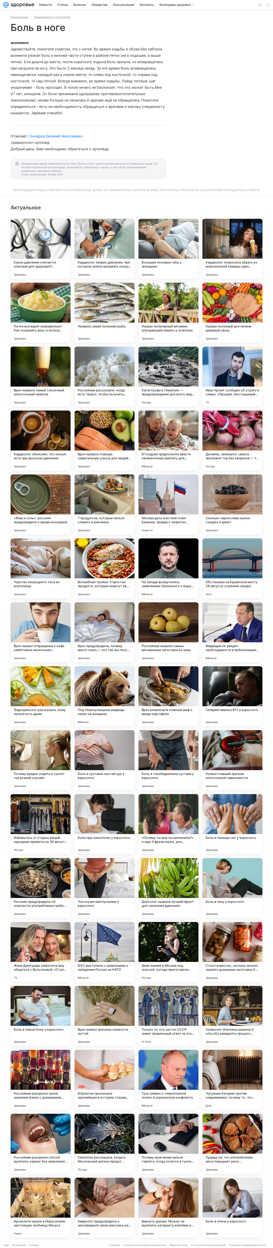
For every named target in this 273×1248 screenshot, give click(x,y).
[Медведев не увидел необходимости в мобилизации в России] (232, 632)
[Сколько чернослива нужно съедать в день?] (232, 504)
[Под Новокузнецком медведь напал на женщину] (105, 696)
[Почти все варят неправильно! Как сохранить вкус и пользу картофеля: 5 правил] (41, 313)
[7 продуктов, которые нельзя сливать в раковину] (105, 504)
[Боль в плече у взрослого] (232, 1208)
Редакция (114, 1245)
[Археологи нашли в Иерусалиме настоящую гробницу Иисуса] (41, 1208)
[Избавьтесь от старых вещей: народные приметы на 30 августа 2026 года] (41, 824)
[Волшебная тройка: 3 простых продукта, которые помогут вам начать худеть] (105, 568)
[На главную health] (21, 5)
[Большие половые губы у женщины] (168, 249)
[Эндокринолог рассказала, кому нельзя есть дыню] (41, 696)
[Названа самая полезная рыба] (105, 313)
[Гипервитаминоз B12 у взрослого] (232, 696)
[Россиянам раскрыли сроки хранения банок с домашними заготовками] (41, 1080)
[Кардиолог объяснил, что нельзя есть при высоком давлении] (41, 440)
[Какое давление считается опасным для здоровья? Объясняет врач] (41, 249)
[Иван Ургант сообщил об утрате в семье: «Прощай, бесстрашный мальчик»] (232, 377)
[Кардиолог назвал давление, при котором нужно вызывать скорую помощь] (105, 249)
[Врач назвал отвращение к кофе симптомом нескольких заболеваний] (41, 632)
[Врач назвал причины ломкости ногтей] (105, 1016)
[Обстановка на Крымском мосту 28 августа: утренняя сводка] (232, 568)
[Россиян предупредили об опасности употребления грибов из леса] (41, 888)
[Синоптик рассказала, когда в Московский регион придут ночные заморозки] (105, 1144)
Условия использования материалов (144, 1245)
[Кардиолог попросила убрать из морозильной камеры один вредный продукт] (232, 249)
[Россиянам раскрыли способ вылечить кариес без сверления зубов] (41, 1144)
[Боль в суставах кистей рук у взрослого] (105, 760)
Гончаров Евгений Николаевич (56, 136)
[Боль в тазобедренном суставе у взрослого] (168, 760)
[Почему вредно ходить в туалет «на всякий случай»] (41, 760)
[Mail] (6, 5)
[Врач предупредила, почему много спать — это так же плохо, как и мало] (105, 632)
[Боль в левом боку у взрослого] (41, 1016)
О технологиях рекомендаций (208, 1245)
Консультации (19, 17)
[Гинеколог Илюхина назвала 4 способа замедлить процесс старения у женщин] (232, 1016)
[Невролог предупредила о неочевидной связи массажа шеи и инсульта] (105, 1208)
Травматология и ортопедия (52, 17)
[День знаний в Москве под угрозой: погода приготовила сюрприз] (168, 952)
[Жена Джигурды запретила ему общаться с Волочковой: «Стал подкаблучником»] (41, 952)
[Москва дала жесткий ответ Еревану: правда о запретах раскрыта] (168, 504)
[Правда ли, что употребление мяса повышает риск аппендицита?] (232, 1144)
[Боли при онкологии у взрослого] (105, 824)
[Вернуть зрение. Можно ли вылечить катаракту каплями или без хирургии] (168, 1208)
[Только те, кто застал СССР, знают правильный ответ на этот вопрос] (168, 1016)
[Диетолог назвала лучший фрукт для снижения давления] (168, 888)
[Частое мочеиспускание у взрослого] (105, 888)
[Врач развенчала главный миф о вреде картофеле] (168, 696)
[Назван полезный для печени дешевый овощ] (232, 313)
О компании (19, 1245)
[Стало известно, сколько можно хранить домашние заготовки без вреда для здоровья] (232, 952)
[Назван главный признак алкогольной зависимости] (232, 760)
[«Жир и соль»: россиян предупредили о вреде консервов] (41, 504)
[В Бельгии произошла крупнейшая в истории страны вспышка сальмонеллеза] (105, 1080)
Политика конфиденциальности (247, 1245)
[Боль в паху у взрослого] (232, 888)
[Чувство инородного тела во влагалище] (41, 568)
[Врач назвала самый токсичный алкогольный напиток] (41, 377)
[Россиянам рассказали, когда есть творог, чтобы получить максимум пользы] (105, 377)
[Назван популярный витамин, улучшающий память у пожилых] (168, 313)
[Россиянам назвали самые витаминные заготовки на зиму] (168, 632)
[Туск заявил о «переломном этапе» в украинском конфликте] (168, 1080)
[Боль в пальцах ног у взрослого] (232, 824)
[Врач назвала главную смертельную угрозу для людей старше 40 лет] (105, 440)
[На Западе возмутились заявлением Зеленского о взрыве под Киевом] (168, 568)
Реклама (34, 1245)
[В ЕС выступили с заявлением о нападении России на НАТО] (105, 952)
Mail (6, 1245)
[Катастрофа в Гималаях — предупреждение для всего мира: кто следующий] (168, 377)
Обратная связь (178, 1245)
